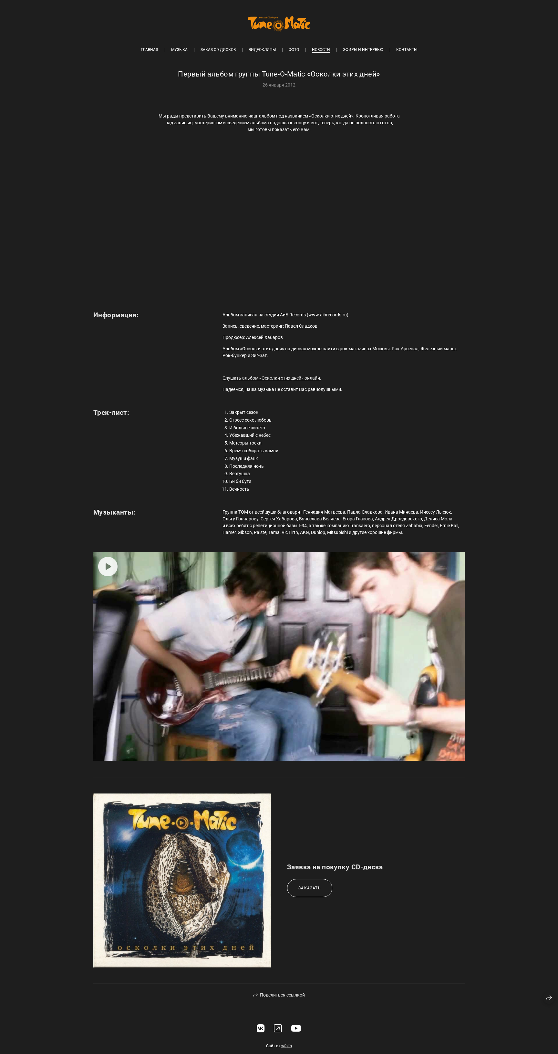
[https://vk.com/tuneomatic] (261, 1028)
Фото (294, 49)
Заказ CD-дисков (218, 49)
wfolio (286, 1046)
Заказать (309, 888)
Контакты (406, 49)
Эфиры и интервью (363, 49)
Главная (149, 49)
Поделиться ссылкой (282, 995)
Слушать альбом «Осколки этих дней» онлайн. (271, 378)
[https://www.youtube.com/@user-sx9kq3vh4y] (296, 1028)
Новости (321, 49)
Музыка (179, 49)
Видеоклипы (262, 49)
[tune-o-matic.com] (279, 24)
